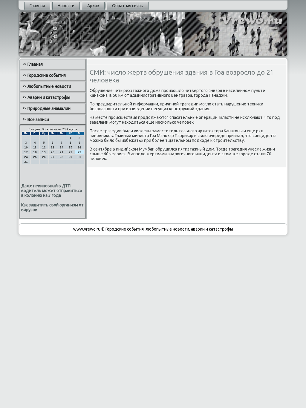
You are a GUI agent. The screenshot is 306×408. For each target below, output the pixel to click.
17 (26, 152)
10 (26, 147)
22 (70, 152)
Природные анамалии (49, 108)
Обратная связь (127, 5)
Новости (66, 5)
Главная (37, 5)
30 (79, 157)
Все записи (38, 119)
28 (61, 157)
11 (34, 147)
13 (52, 147)
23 (79, 152)
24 (26, 157)
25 (35, 157)
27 (52, 157)
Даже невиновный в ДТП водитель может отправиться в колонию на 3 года (51, 190)
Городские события (46, 75)
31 (26, 161)
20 (52, 152)
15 (70, 147)
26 (44, 157)
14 (61, 147)
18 (35, 152)
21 (61, 152)
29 (70, 157)
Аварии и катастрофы (48, 97)
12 (44, 147)
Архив (93, 5)
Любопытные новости (49, 86)
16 (79, 147)
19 (44, 152)
